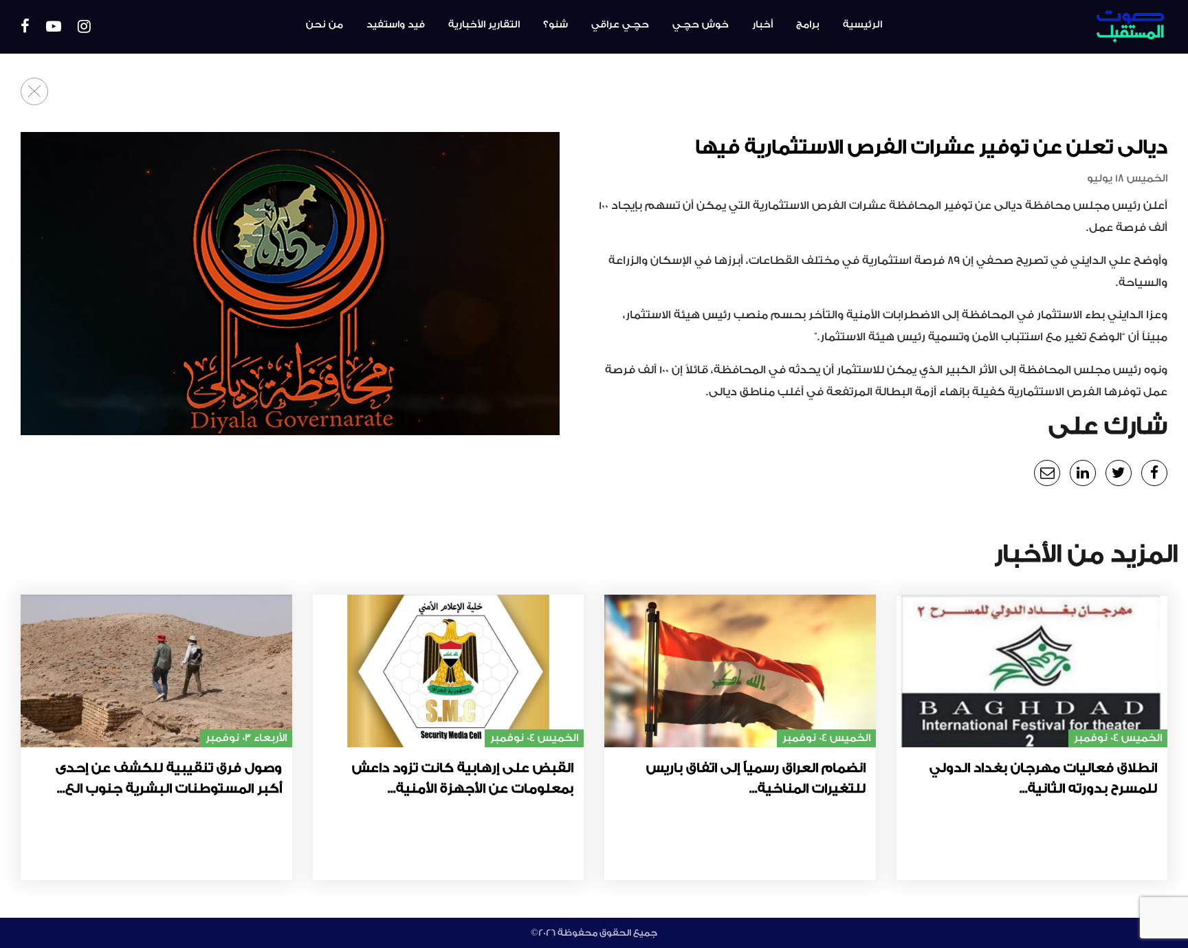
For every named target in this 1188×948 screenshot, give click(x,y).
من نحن (324, 24)
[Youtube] (53, 27)
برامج (808, 24)
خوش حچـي (700, 24)
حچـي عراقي (620, 24)
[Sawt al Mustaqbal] (1080, 27)
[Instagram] (84, 27)
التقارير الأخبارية (484, 24)
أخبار (762, 24)
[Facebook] (25, 27)
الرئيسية (862, 24)
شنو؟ (555, 24)
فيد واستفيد (395, 24)
